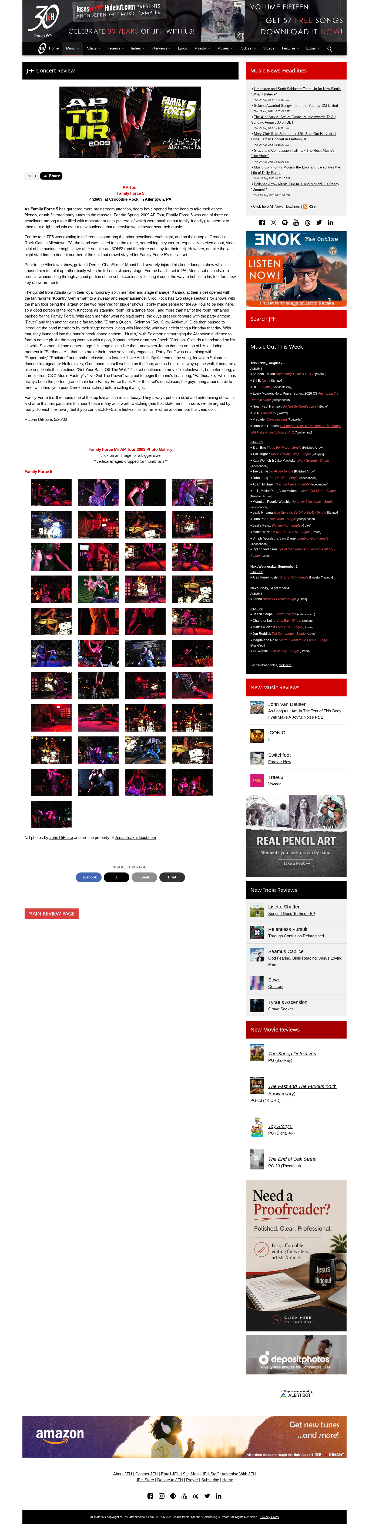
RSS (312, 206)
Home (53, 48)
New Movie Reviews (275, 1029)
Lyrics (182, 48)
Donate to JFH (170, 1480)
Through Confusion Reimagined (296, 936)
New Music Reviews (275, 687)
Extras (311, 48)
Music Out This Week (276, 346)
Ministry (200, 48)
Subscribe (210, 1480)
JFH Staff (210, 1474)
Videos (268, 48)
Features (289, 48)
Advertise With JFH (239, 1474)
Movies (223, 48)
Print (172, 877)
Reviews (114, 48)
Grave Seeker (280, 1009)
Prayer (192, 1480)
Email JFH (170, 1474)
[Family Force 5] (51, 492)
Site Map (191, 1474)
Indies (136, 48)
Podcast (246, 48)
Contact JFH (146, 1474)
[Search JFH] (329, 48)
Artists (91, 48)
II (269, 739)
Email (144, 877)
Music (71, 48)
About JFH (122, 1474)
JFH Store (145, 1480)
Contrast (275, 986)
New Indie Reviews (273, 890)
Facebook (88, 877)
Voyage (274, 784)
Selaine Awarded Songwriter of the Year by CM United (296, 106)
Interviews (159, 48)
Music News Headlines (278, 70)
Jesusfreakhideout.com (135, 837)
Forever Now (279, 761)
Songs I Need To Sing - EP (291, 913)
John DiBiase (40, 419)
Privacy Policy (269, 1517)
